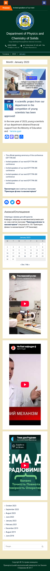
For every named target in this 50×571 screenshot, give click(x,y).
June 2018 (10, 536)
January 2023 (11, 521)
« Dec (22, 265)
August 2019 (11, 532)
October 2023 (11, 506)
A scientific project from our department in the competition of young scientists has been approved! (24, 108)
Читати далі (15, 131)
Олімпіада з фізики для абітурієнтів (18, 217)
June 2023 (10, 517)
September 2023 (12, 509)
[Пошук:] (23, 546)
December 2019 (12, 528)
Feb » (28, 265)
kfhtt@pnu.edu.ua (13, 47)
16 (7, 253)
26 (25, 256)
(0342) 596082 (12, 45)
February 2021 (11, 524)
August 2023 (11, 513)
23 (7, 256)
